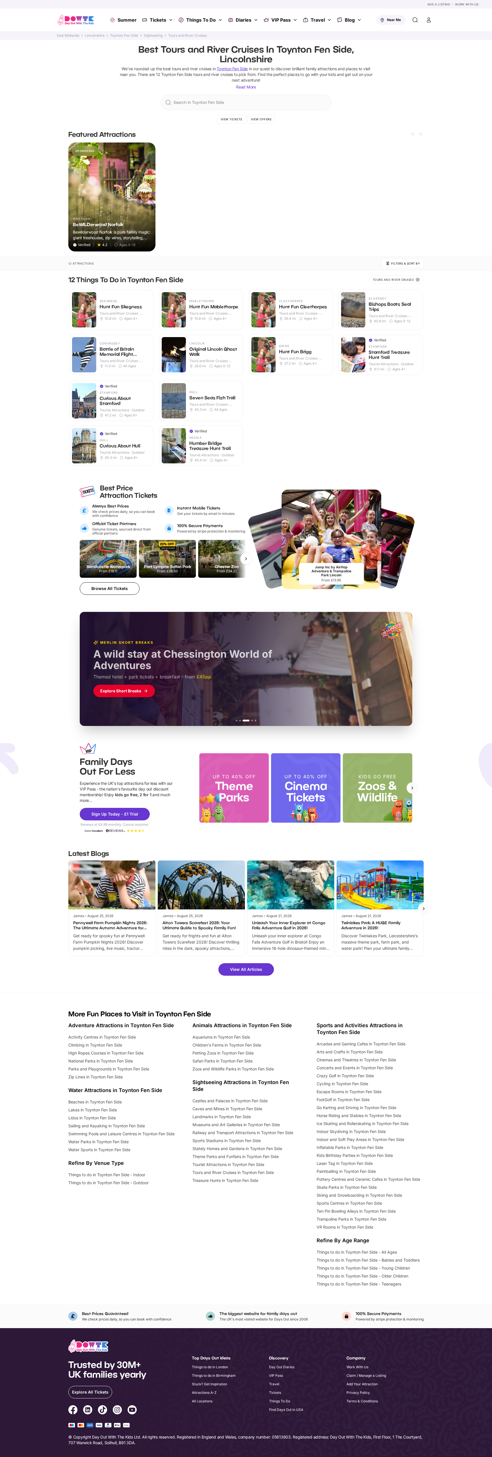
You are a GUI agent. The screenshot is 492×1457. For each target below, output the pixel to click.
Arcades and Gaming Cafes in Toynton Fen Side (361, 1043)
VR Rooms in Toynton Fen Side (345, 1227)
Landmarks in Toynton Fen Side (221, 1116)
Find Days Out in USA (286, 1410)
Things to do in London (210, 1367)
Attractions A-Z (204, 1392)
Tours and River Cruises (187, 36)
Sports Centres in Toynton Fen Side (349, 1203)
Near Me (394, 20)
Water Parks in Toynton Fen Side (98, 1141)
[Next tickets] (246, 558)
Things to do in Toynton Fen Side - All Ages (357, 1252)
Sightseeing (153, 36)
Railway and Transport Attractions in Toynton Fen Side (242, 1132)
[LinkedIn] (87, 1410)
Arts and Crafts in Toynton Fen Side (350, 1051)
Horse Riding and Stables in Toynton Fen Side (359, 1115)
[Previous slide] (413, 134)
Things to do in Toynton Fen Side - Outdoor (108, 1182)
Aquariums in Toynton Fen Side (221, 1037)
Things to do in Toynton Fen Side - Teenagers (359, 1283)
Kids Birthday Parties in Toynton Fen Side (355, 1155)
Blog (350, 20)
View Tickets (231, 119)
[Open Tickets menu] (171, 20)
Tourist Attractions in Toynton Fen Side (228, 1164)
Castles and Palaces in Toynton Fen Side (230, 1100)
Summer (127, 20)
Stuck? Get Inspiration (209, 1384)
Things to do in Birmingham (214, 1375)
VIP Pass (281, 20)
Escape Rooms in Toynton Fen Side (349, 1091)
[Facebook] (72, 1410)
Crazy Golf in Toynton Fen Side (345, 1075)
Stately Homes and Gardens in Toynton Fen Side (237, 1148)
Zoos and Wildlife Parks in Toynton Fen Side (233, 1068)
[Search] (415, 20)
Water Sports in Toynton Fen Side (99, 1149)
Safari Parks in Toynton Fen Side (222, 1060)
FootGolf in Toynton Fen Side (343, 1099)
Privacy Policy (358, 1392)
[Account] (429, 20)
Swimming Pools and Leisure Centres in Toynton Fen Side (121, 1133)
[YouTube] (132, 1410)
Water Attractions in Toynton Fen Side (115, 1090)
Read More (246, 86)
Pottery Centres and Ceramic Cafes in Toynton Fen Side (368, 1179)
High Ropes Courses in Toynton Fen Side (106, 1053)
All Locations (202, 1401)
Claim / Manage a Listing (366, 1375)
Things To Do (201, 20)
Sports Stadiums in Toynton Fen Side (226, 1140)
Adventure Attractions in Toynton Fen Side (121, 1025)
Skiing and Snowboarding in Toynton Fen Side (359, 1195)
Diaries (243, 20)
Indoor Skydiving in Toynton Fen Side (351, 1131)
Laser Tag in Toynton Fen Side (345, 1163)
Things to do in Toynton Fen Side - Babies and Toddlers (368, 1260)
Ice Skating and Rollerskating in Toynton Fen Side (363, 1123)
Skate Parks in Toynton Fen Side (347, 1187)
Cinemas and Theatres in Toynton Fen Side (356, 1059)
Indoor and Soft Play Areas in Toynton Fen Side (360, 1139)
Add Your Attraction (362, 1384)
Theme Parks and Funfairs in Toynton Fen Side (235, 1156)
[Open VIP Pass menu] (296, 20)
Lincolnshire (94, 36)
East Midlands (68, 36)
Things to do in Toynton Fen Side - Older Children (362, 1276)
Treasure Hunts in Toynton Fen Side (225, 1180)
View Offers (261, 119)
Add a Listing (438, 4)
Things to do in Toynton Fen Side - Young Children (363, 1268)
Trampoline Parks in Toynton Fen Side (351, 1219)
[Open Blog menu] (360, 20)
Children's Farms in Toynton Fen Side (226, 1045)
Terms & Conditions (362, 1401)
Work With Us (466, 4)
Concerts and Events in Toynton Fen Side (355, 1067)
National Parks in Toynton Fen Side (100, 1060)
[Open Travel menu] (330, 20)
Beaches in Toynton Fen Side (95, 1101)
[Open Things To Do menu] (221, 20)
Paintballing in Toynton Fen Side (346, 1171)
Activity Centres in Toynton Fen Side (102, 1037)
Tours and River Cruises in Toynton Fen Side (233, 1172)
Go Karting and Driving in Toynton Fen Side (356, 1107)
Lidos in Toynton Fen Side (92, 1117)
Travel (318, 20)
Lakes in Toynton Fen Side (92, 1109)
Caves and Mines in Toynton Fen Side (227, 1108)
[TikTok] (102, 1410)
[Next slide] (421, 134)
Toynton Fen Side (124, 36)
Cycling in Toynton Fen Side (342, 1083)
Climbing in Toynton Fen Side (95, 1045)
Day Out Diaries (281, 1367)
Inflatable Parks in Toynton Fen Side (350, 1147)
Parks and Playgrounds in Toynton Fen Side (108, 1068)
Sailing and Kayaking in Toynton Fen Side (106, 1125)
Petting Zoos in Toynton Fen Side (223, 1053)
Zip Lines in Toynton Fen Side (95, 1076)
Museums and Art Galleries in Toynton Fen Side (236, 1124)
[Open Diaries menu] (257, 20)
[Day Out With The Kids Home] (76, 20)
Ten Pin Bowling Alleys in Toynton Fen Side (356, 1211)
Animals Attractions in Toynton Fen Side (242, 1025)
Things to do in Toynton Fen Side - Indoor (106, 1174)
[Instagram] (117, 1410)
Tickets (158, 20)
